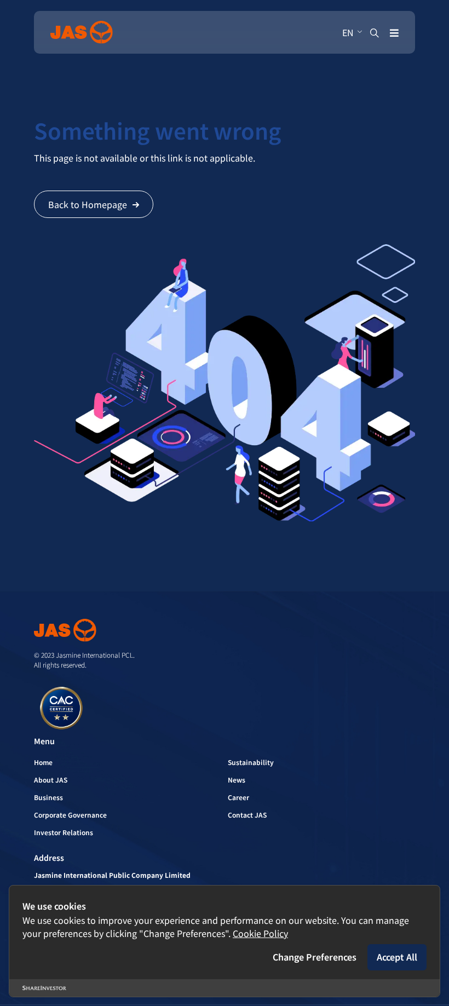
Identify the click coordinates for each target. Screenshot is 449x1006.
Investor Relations (63, 832)
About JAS (50, 779)
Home (43, 762)
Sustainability (251, 762)
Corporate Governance (70, 814)
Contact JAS (247, 814)
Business (48, 797)
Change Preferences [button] (314, 956)
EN (348, 32)
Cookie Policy (260, 933)
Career (238, 797)
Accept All (397, 956)
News (236, 779)
